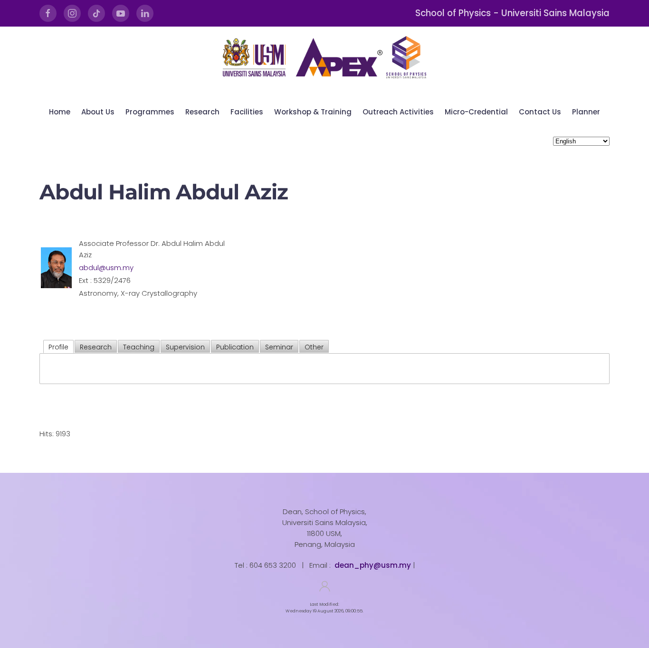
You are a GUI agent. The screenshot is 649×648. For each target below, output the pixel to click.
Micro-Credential (476, 112)
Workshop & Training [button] (313, 112)
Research (96, 347)
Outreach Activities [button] (398, 112)
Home (59, 112)
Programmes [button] (149, 112)
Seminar (279, 347)
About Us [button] (98, 112)
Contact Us (540, 112)
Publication (235, 347)
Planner (586, 112)
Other (314, 347)
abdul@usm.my (106, 267)
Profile (58, 347)
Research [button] (202, 112)
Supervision (185, 347)
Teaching (138, 347)
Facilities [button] (246, 112)
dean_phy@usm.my (372, 565)
